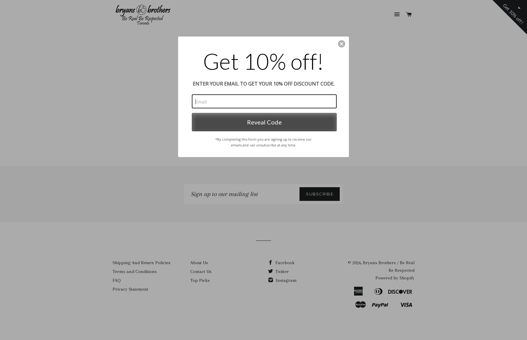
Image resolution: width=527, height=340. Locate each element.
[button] (341, 43)
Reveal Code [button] (264, 122)
